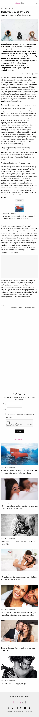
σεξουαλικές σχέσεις (30, 307)
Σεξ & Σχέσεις (5, 8)
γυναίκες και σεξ (14, 305)
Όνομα (5, 404)
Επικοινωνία (19, 696)
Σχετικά (26, 696)
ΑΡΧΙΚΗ (12, 696)
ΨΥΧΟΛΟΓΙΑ (12, 8)
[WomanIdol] (19, 3)
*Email (4, 409)
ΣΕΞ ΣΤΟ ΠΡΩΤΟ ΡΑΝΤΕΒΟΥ (16, 307)
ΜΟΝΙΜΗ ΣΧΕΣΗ (24, 305)
